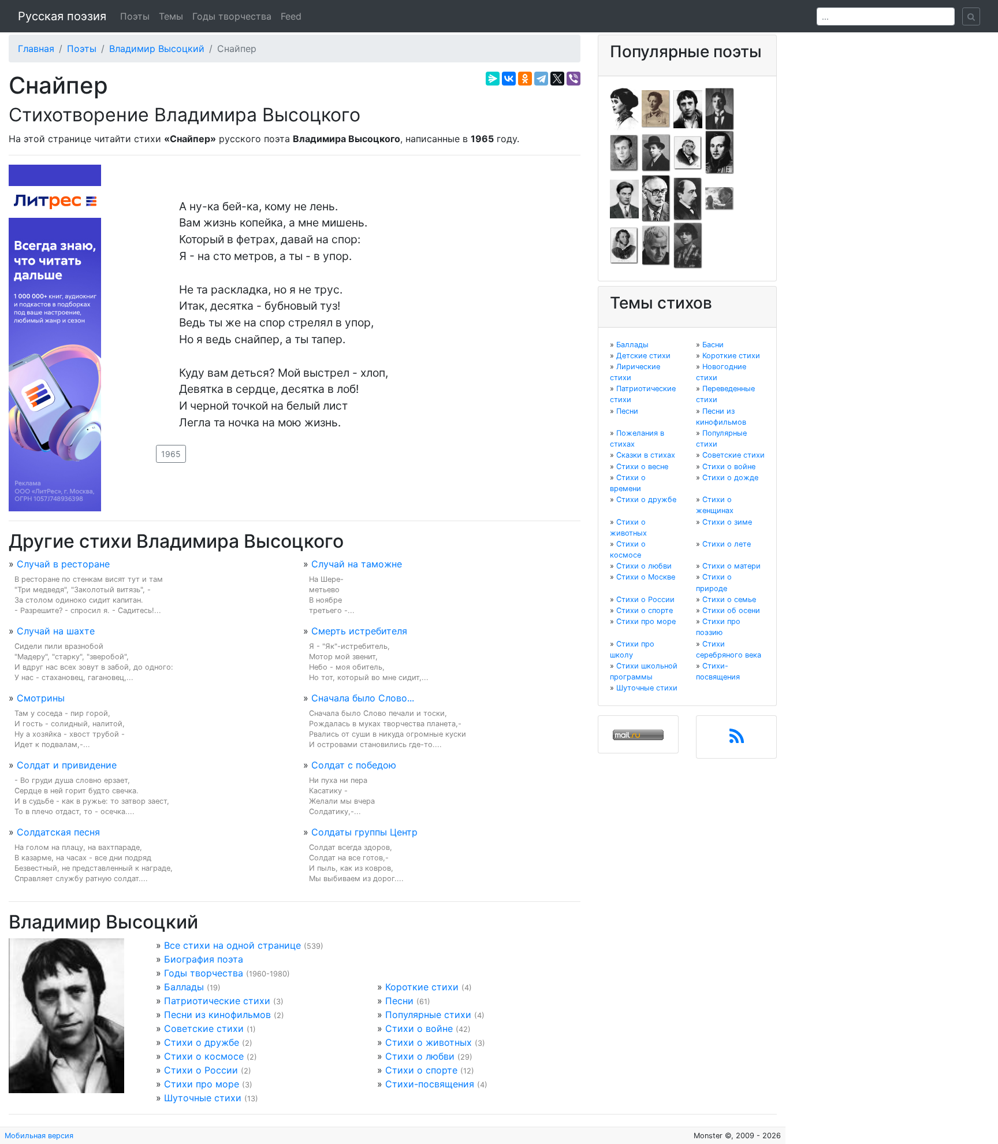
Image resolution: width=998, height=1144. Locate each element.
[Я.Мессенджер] (493, 79)
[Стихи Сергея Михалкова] (656, 198)
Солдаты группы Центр (364, 832)
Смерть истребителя (359, 631)
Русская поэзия (62, 16)
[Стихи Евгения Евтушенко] (624, 152)
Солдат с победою (353, 765)
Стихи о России (201, 1070)
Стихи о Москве (645, 577)
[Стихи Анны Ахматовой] (624, 108)
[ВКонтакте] (509, 79)
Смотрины (41, 698)
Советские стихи (204, 1028)
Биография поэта (203, 959)
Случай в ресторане (63, 564)
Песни (399, 1000)
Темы (171, 16)
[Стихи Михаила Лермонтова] (719, 152)
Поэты (135, 16)
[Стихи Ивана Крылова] (687, 152)
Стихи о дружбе (201, 1042)
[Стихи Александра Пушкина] (624, 245)
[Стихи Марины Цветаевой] (687, 245)
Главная (36, 48)
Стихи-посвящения (429, 1084)
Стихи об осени (731, 610)
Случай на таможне (356, 564)
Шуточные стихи (202, 1098)
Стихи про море (201, 1084)
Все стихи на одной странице (232, 945)
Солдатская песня (58, 832)
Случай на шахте (56, 631)
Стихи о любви (420, 1056)
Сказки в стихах (645, 455)
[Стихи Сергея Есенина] (656, 152)
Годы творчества (231, 16)
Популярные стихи (428, 1014)
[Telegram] (541, 79)
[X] (557, 79)
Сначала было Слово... (362, 698)
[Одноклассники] (525, 79)
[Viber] (573, 79)
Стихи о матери (731, 566)
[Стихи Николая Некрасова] (687, 198)
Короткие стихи (422, 987)
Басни (713, 344)
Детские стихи (643, 355)
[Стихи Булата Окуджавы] (719, 198)
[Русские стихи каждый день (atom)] (736, 739)
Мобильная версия (39, 1135)
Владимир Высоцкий (156, 48)
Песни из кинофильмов (217, 1014)
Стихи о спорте (421, 1070)
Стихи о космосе (204, 1056)
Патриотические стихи (217, 1000)
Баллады (184, 987)
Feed (291, 16)
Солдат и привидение (67, 765)
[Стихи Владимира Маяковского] (624, 198)
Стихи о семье (729, 599)
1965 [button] (171, 454)
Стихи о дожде (730, 477)
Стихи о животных (428, 1042)
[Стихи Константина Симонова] (656, 245)
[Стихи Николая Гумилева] (719, 108)
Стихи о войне (419, 1028)
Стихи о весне (642, 466)
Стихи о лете (726, 544)
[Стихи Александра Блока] (656, 108)
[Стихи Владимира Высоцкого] (687, 108)
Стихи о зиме (727, 522)
